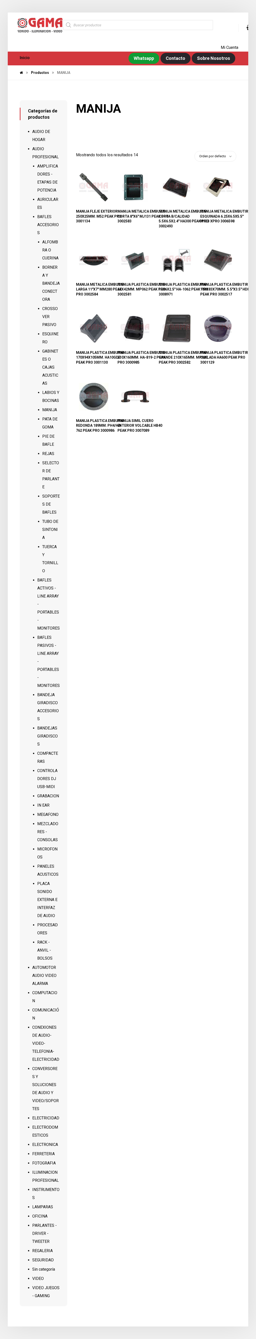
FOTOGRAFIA (44, 1163)
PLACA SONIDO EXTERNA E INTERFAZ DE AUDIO (47, 899)
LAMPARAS (42, 1207)
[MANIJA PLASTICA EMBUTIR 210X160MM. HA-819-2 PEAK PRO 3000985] (135, 328)
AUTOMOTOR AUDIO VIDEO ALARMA (44, 975)
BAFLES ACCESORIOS (48, 224)
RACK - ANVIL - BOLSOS (44, 950)
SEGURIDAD (43, 1260)
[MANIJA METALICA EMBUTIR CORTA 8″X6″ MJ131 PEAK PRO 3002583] (135, 187)
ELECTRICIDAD (45, 1118)
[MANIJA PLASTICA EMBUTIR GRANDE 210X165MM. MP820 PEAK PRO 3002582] (176, 328)
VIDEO (38, 1278)
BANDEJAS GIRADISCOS (47, 736)
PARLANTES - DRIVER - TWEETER (44, 1233)
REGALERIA (42, 1250)
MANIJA (49, 409)
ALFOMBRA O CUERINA (50, 250)
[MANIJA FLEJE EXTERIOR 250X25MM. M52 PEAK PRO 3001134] (93, 187)
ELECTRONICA (45, 1144)
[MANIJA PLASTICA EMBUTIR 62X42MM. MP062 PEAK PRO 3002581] (135, 260)
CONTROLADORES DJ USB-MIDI (47, 778)
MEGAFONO (47, 814)
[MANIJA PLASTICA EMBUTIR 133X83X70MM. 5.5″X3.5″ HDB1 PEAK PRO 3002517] (218, 260)
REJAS (48, 453)
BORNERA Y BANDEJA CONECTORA (51, 283)
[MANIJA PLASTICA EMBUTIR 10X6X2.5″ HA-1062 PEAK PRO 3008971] (176, 260)
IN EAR (43, 805)
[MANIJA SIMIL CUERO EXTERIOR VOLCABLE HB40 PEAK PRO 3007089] (135, 396)
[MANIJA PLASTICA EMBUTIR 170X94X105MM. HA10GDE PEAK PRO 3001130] (93, 328)
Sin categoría (43, 1269)
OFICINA (40, 1216)
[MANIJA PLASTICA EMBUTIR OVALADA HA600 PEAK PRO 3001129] (218, 328)
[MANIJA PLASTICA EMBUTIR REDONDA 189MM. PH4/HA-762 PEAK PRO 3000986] (93, 396)
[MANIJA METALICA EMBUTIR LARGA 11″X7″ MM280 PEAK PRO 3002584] (93, 260)
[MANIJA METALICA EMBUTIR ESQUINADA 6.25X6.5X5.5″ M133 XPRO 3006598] (218, 187)
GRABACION (48, 796)
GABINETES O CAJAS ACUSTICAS (50, 367)
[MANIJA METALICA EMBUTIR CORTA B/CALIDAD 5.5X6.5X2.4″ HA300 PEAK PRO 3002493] (176, 187)
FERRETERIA (43, 1153)
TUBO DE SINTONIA (50, 529)
